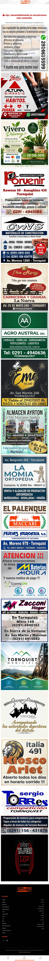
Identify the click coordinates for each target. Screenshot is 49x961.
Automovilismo (5, 909)
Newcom (42, 920)
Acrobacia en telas (40, 926)
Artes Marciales (5, 907)
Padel (43, 913)
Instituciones (41, 911)
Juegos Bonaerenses (6, 930)
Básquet (4, 928)
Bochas (3, 933)
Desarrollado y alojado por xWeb (24, 952)
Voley (3, 921)
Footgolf (42, 915)
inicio (42, 22)
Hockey (42, 902)
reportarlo (29, 22)
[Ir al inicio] (25, 2)
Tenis (3, 911)
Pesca (43, 917)
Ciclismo (42, 900)
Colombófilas (5, 914)
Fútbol (3, 900)
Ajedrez (3, 902)
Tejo (43, 922)
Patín (3, 916)
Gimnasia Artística (6, 925)
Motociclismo (41, 906)
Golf (43, 904)
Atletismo (4, 904)
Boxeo (43, 928)
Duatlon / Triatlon (40, 924)
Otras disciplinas (41, 908)
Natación (4, 923)
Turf (3, 918)
